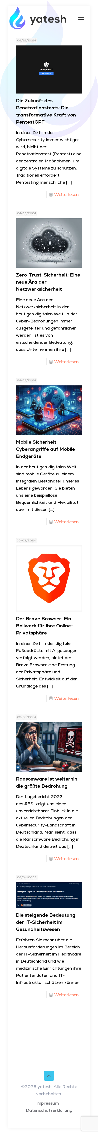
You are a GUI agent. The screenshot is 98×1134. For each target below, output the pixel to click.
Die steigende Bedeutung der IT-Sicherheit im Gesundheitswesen (45, 922)
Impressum (47, 1103)
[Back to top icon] (49, 1076)
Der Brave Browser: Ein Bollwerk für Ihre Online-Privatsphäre (44, 626)
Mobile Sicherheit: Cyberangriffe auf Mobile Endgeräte (45, 449)
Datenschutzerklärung (49, 1110)
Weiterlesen (66, 194)
